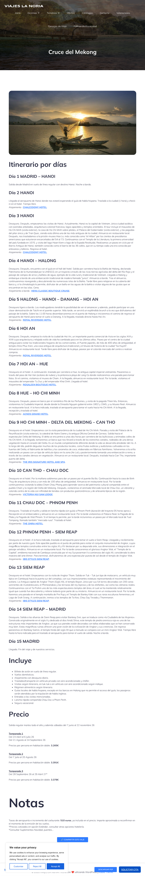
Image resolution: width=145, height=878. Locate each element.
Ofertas (71, 13)
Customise (18, 866)
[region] (37, 857)
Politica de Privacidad (85, 26)
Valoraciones (123, 13)
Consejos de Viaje (57, 26)
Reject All (37, 866)
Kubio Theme (106, 872)
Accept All (55, 866)
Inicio (18, 13)
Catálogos (87, 13)
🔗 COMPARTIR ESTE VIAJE (72, 840)
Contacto (104, 13)
